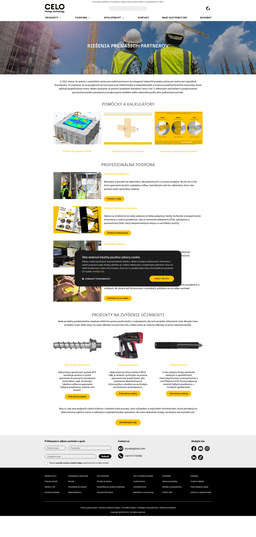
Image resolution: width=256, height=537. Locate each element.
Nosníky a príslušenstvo (172, 487)
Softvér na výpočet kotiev (77, 151)
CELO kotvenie (103, 476)
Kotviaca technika (52, 492)
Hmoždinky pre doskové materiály (111, 487)
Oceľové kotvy (139, 481)
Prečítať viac (98, 271)
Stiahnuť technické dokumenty (120, 208)
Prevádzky (166, 476)
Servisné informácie (105, 492)
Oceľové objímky (197, 481)
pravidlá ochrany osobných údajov (69, 463)
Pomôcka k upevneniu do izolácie (179, 151)
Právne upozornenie (88, 508)
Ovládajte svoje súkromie (147, 508)
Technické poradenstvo (117, 174)
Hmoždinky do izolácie (77, 487)
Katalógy (194, 476)
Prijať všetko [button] (162, 278)
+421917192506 (133, 455)
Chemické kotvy (139, 487)
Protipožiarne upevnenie (78, 476)
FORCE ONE (167, 492)
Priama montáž (51, 481)
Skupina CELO (50, 476)
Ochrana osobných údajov (109, 508)
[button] (114, 198)
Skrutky (71, 481)
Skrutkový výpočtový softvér (128, 151)
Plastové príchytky (169, 481)
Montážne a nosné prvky (143, 492)
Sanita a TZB (50, 487)
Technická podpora (114, 244)
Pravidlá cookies (129, 508)
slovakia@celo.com (135, 448)
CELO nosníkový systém (143, 476)
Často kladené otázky (199, 487)
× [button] (177, 254)
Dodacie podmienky (168, 508)
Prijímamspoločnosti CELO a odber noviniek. (79, 463)
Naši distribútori (74, 492)
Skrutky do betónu (104, 481)
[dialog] (128, 268)
